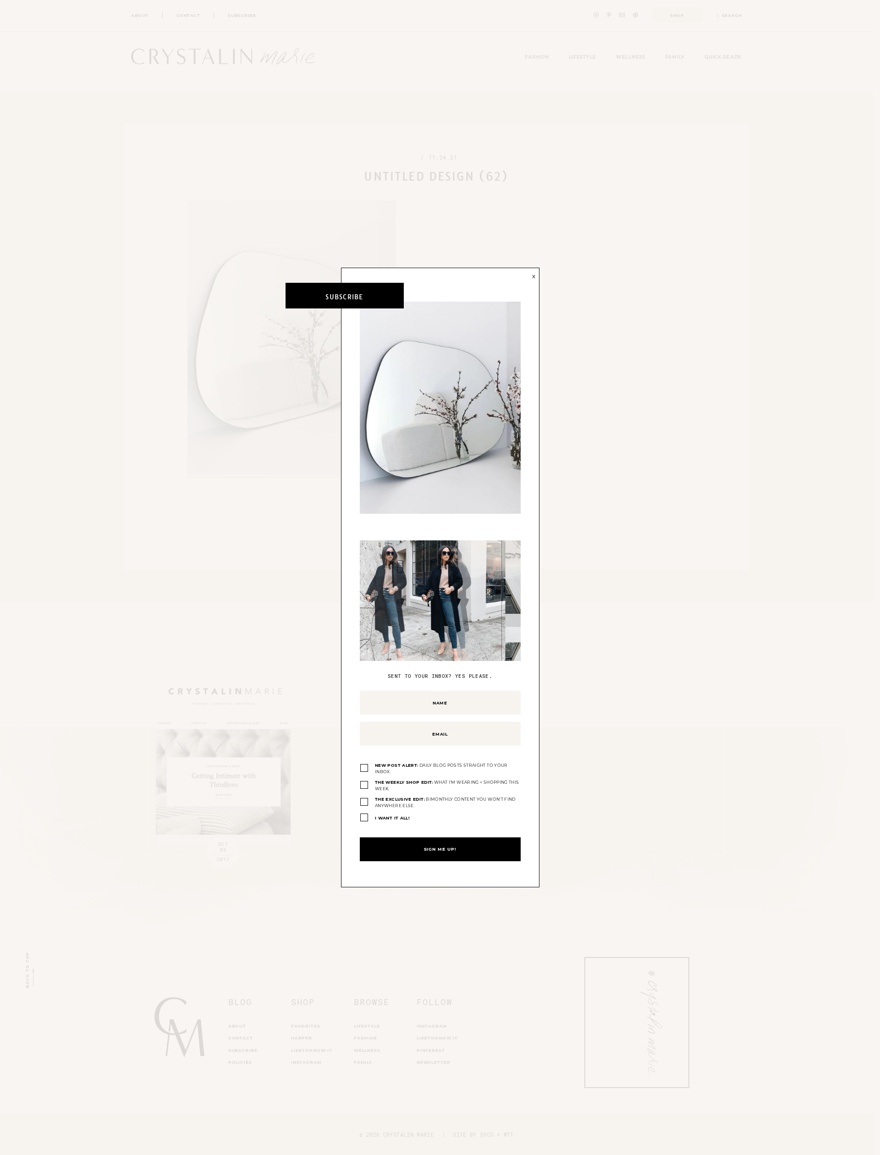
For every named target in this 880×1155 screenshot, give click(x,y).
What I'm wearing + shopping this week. (447, 785)
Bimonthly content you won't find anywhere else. (445, 802)
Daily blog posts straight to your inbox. (441, 768)
